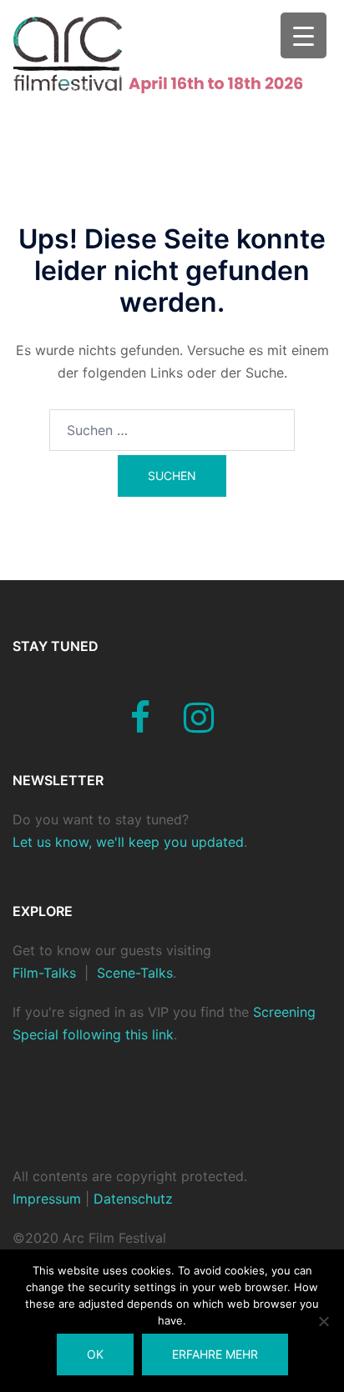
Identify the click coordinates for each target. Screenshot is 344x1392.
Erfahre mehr (215, 1354)
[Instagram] (199, 725)
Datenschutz (131, 1198)
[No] (323, 1321)
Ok (95, 1354)
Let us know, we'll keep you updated (128, 842)
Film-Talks (44, 972)
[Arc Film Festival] (172, 53)
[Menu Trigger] (303, 35)
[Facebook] (140, 725)
